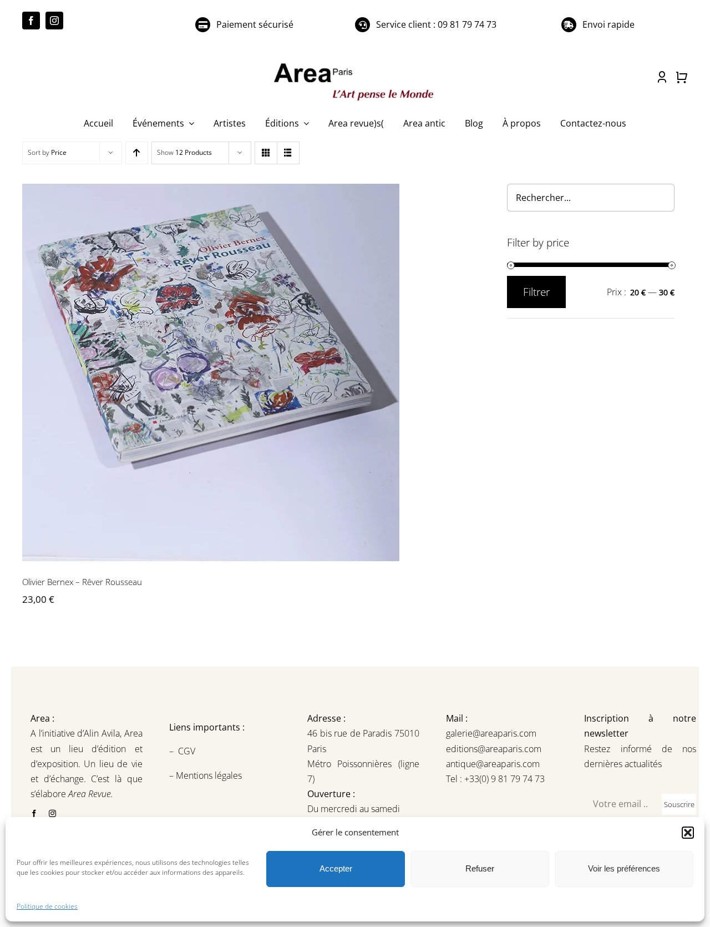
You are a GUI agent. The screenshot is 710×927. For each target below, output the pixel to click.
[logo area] (355, 64)
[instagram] (54, 20)
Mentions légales (208, 775)
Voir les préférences (624, 868)
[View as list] (288, 153)
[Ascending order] (137, 153)
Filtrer (536, 292)
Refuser (479, 868)
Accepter (336, 868)
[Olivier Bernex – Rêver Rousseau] (251, 372)
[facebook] (31, 20)
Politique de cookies (47, 906)
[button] (687, 832)
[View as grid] (266, 153)
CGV (187, 751)
